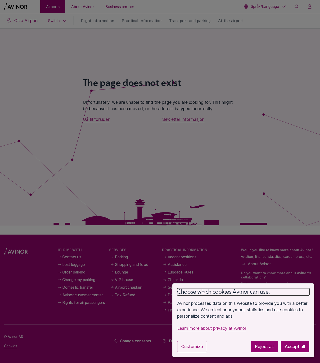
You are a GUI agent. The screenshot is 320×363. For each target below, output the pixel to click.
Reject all (264, 346)
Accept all (295, 346)
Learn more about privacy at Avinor (211, 328)
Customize (192, 346)
